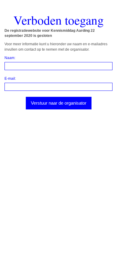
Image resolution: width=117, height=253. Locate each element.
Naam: (9, 58)
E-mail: (10, 78)
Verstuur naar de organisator (58, 103)
